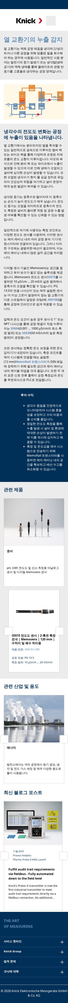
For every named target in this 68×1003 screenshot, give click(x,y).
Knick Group (12, 951)
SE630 (26, 333)
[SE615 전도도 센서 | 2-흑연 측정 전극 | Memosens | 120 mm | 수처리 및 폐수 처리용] (34, 631)
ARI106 (53, 300)
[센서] (34, 542)
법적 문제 (10, 961)
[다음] (59, 631)
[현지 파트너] (43, 4)
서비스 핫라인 (13, 941)
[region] (34, 631)
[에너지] (34, 739)
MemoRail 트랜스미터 (31, 362)
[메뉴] (8, 20)
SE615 (51, 277)
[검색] (51, 21)
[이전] (8, 631)
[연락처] (51, 4)
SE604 (15, 328)
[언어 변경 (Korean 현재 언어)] (61, 4)
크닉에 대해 (11, 971)
